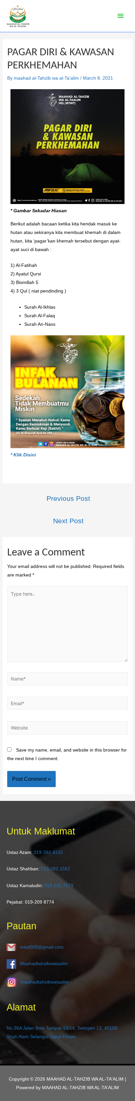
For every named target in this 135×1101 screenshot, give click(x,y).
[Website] (67, 728)
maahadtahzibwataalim (45, 982)
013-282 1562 (55, 868)
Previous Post (68, 498)
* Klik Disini (23, 454)
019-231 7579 (58, 885)
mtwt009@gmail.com (42, 947)
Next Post (68, 521)
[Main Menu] (120, 16)
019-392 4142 (48, 852)
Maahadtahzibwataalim (44, 963)
